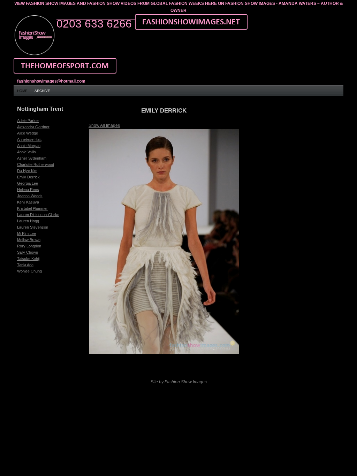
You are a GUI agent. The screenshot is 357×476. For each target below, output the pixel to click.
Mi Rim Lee (26, 233)
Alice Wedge (27, 133)
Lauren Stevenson (32, 227)
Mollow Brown (28, 240)
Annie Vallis (26, 152)
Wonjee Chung (29, 271)
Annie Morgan (28, 146)
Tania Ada (25, 265)
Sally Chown (27, 252)
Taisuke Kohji (28, 258)
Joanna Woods (30, 196)
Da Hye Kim (27, 171)
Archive (42, 91)
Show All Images (104, 125)
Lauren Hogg (28, 221)
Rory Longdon (29, 246)
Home (22, 91)
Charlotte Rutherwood (35, 164)
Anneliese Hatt (29, 139)
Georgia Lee (27, 183)
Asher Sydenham (31, 158)
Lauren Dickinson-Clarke (38, 215)
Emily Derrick (28, 177)
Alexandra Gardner (33, 127)
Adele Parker (28, 120)
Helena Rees (28, 189)
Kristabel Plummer (32, 208)
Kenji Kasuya (28, 202)
